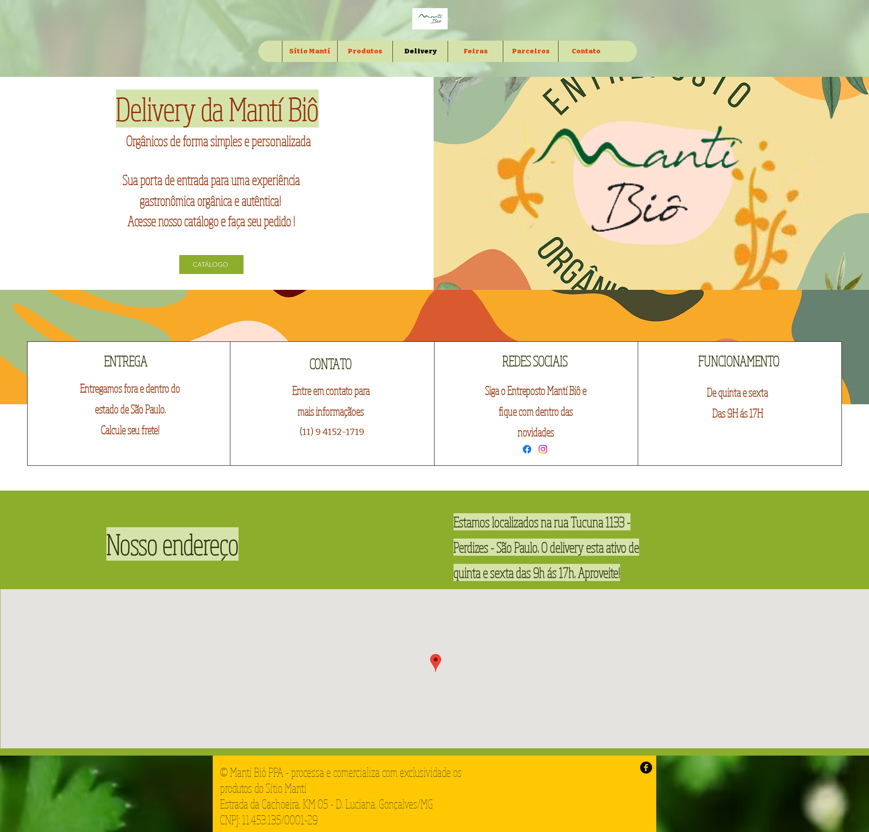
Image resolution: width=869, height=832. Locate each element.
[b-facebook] (646, 767)
